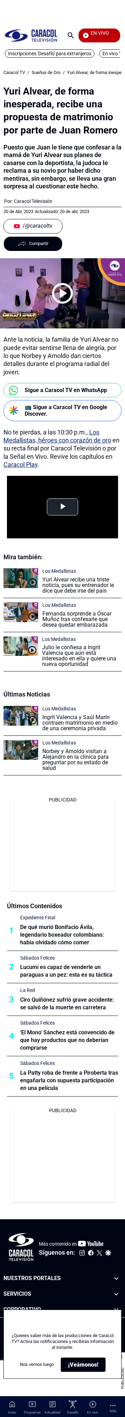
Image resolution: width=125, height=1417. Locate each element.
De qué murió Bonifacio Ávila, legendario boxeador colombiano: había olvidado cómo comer (62, 935)
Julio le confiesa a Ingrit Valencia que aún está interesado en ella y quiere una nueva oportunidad (79, 655)
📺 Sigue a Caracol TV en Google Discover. (66, 410)
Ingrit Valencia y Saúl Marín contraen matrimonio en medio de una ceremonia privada (80, 723)
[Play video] (62, 293)
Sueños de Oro (46, 72)
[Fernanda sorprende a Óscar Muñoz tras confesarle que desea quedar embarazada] (20, 612)
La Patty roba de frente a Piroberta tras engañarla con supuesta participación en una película (69, 1080)
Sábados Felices (37, 958)
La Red (27, 990)
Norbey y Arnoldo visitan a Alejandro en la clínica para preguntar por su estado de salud (75, 759)
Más (113, 1411)
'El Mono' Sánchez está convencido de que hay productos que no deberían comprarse (67, 1040)
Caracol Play (20, 464)
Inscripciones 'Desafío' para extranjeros (49, 53)
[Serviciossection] (116, 1293)
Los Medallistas (59, 571)
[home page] (31, 35)
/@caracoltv (37, 225)
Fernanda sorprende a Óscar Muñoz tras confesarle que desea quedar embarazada (76, 619)
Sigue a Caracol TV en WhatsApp (66, 390)
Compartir (38, 243)
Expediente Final (37, 917)
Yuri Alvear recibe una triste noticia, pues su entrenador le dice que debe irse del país (78, 585)
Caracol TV (14, 72)
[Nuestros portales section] (116, 1278)
